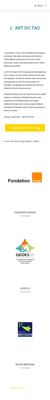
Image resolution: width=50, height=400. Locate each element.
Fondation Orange (25, 212)
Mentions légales (17, 388)
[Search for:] (45, 6)
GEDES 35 (25, 288)
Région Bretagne (25, 364)
